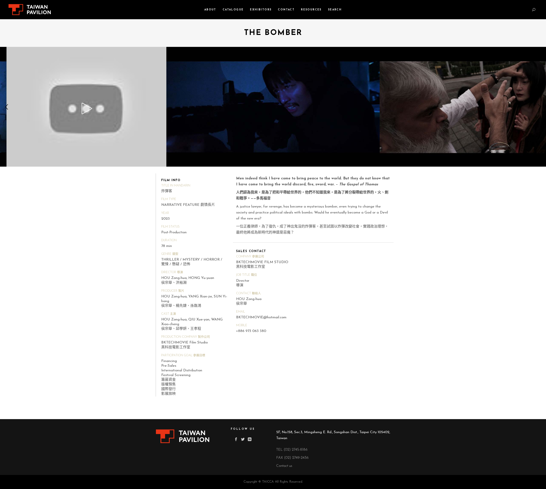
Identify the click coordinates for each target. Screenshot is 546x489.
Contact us (284, 466)
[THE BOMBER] (86, 107)
